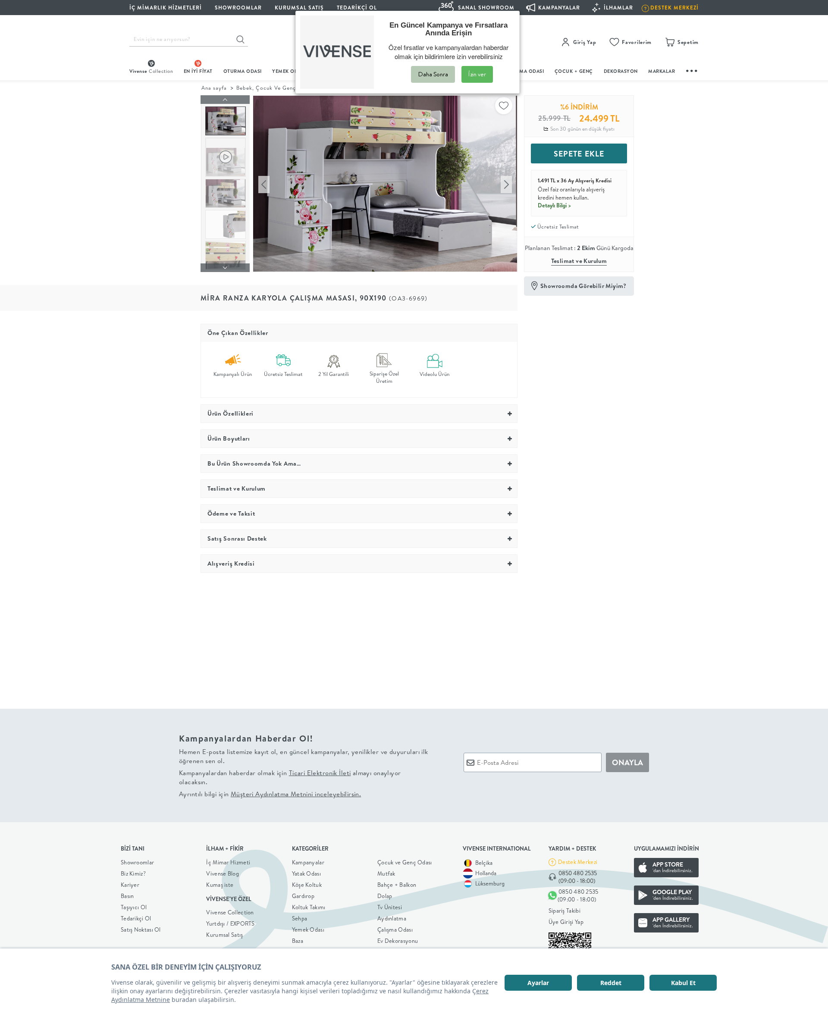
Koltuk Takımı (309, 907)
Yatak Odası (306, 873)
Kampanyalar (308, 862)
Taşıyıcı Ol (134, 907)
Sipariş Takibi (564, 910)
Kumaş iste (219, 885)
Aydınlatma (391, 918)
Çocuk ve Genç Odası (404, 862)
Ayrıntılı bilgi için (270, 793)
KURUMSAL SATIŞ (299, 7)
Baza (297, 941)
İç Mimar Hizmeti (228, 862)
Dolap (384, 896)
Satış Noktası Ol (141, 929)
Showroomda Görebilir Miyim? (583, 286)
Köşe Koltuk (307, 885)
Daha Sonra (433, 74)
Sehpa (299, 918)
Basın (127, 896)
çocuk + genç (574, 71)
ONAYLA (627, 762)
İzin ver (477, 74)
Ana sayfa (214, 87)
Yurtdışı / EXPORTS (230, 923)
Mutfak (386, 873)
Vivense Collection (230, 912)
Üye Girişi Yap (566, 922)
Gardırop (303, 896)
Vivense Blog (222, 873)
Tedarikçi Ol (357, 7)
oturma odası (242, 71)
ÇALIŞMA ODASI (524, 71)
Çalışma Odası (395, 929)
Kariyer (130, 885)
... (692, 69)
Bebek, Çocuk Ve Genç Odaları (277, 87)
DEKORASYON (621, 71)
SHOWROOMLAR (238, 7)
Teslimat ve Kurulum (579, 261)
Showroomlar (137, 862)
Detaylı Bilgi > (554, 205)
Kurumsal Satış (224, 935)
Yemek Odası (308, 929)
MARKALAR (661, 71)
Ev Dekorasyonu (397, 941)
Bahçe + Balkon (396, 885)
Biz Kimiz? (133, 873)
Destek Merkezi (577, 862)
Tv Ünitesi (389, 907)
